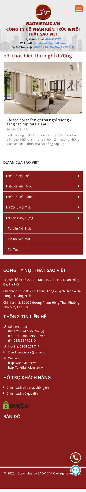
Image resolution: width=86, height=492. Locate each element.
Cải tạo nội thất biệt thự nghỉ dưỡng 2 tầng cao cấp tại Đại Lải (39, 122)
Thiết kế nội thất (18, 176)
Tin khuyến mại (19, 239)
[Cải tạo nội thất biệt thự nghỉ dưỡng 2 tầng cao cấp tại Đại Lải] (43, 88)
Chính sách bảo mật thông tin (28, 387)
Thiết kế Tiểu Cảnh (19, 197)
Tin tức (13, 249)
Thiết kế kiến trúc (19, 186)
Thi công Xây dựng (19, 218)
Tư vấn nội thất (19, 228)
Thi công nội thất (19, 207)
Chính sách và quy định (23, 393)
